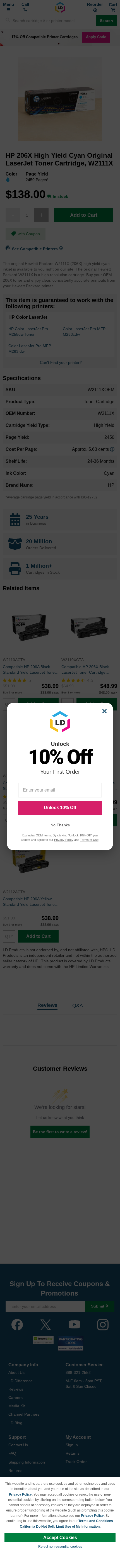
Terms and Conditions (95, 1521)
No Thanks (60, 825)
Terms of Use (89, 839)
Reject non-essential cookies (60, 1547)
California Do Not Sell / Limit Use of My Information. (60, 1526)
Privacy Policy (20, 1494)
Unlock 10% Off (60, 807)
